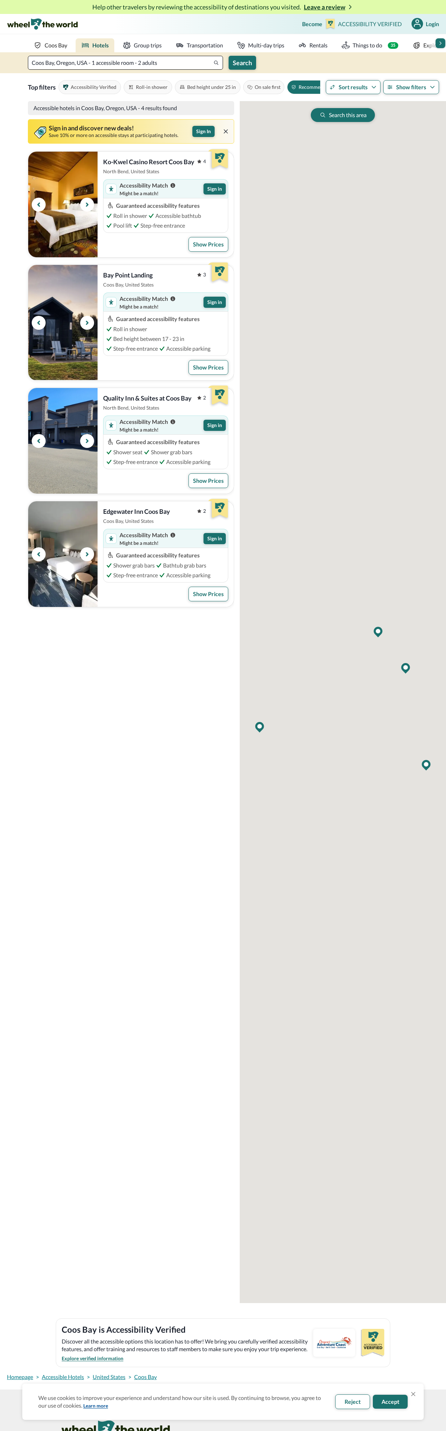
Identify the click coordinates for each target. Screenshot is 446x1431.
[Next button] (440, 43)
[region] (63, 204)
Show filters (411, 87)
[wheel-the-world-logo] (42, 24)
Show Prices (208, 244)
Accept (390, 1401)
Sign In (203, 131)
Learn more (95, 1406)
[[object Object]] (226, 131)
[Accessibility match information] (172, 185)
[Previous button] (39, 205)
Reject (353, 1401)
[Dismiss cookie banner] (413, 1394)
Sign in (214, 189)
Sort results (353, 87)
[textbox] (125, 63)
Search (242, 63)
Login (432, 24)
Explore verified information (92, 1358)
